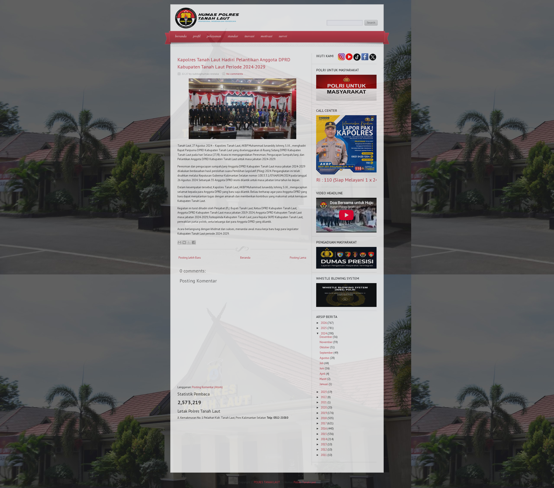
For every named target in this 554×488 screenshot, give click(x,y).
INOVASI (249, 36)
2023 (324, 392)
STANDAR (233, 36)
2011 (324, 455)
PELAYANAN (214, 36)
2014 (324, 439)
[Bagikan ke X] (189, 242)
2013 (324, 444)
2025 (324, 328)
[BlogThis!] (184, 242)
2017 (324, 423)
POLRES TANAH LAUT (267, 482)
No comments (234, 73)
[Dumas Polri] (346, 100)
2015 (324, 434)
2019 (324, 413)
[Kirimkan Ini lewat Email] (179, 242)
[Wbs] (346, 306)
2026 (324, 323)
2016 (324, 428)
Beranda (245, 257)
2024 (324, 333)
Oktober (324, 347)
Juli (322, 363)
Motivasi (266, 36)
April (322, 374)
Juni (322, 368)
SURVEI (283, 36)
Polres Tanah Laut (305, 482)
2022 (324, 397)
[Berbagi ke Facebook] (194, 242)
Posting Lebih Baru (190, 257)
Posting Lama (298, 257)
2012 (324, 449)
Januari (324, 384)
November (326, 342)
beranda (181, 36)
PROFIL (196, 36)
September (326, 353)
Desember (326, 337)
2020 (324, 407)
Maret (323, 379)
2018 (324, 418)
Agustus (324, 358)
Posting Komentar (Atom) (207, 387)
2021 (324, 402)
